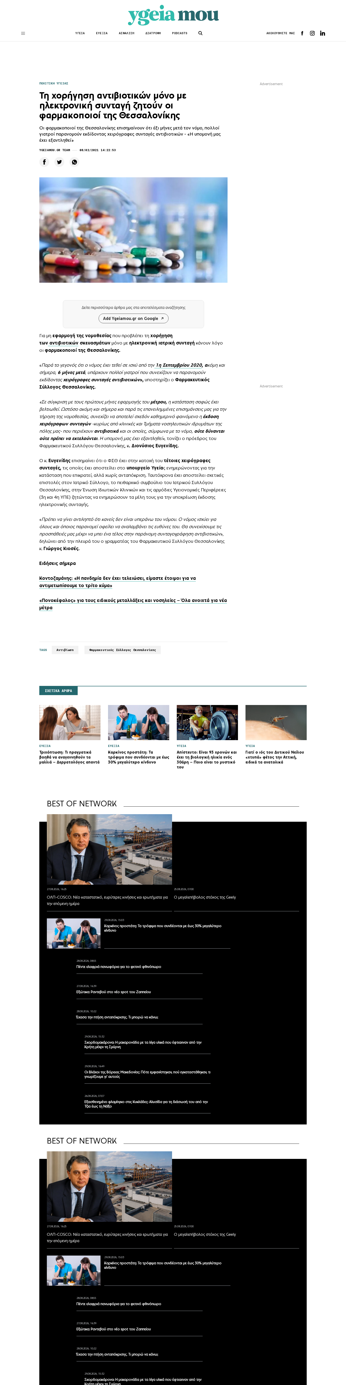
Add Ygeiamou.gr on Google (130, 318)
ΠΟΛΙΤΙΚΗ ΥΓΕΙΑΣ (53, 83)
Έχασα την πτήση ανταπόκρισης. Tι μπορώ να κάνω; (117, 1017)
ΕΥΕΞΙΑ (102, 33)
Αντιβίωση (65, 650)
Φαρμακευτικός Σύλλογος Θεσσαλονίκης (122, 650)
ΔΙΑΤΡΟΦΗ (153, 33)
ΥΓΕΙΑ (80, 33)
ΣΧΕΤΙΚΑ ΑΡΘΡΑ (58, 690)
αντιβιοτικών (63, 343)
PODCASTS (179, 33)
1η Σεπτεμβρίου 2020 (179, 365)
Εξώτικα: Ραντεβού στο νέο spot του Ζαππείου (113, 992)
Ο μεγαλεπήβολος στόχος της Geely (205, 897)
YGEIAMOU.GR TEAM (54, 150)
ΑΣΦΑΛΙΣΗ (126, 33)
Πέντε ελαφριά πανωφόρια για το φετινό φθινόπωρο (118, 966)
